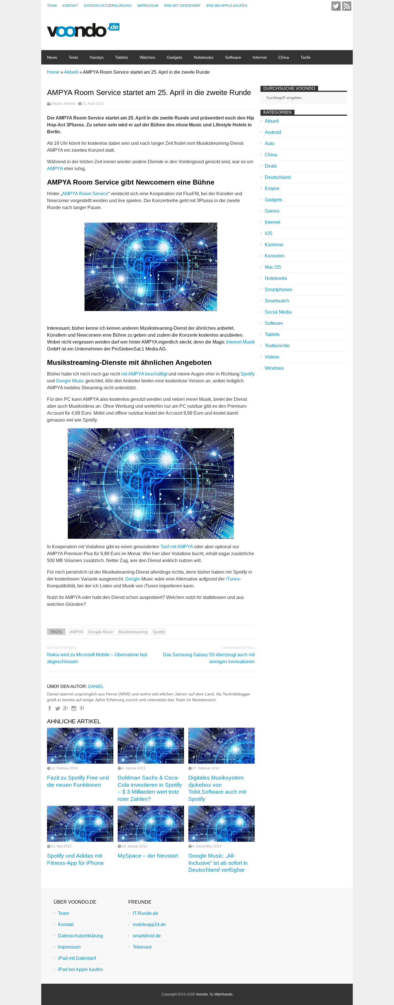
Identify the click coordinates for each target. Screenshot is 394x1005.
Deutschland (278, 177)
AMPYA (55, 168)
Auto (269, 143)
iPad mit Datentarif (182, 6)
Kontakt (70, 6)
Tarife (306, 57)
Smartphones (278, 289)
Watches (147, 57)
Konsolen (274, 255)
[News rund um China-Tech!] (83, 34)
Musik (249, 342)
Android (273, 132)
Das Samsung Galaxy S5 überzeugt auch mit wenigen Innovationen (209, 658)
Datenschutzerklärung (108, 6)
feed (346, 6)
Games (272, 210)
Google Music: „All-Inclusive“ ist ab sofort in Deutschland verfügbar (218, 863)
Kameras (274, 244)
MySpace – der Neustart (148, 856)
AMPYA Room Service (85, 193)
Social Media (278, 312)
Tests (73, 57)
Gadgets (174, 57)
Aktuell (56, 104)
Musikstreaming (133, 631)
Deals (271, 166)
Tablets (121, 57)
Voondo (202, 994)
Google (132, 579)
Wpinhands (223, 994)
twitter (336, 6)
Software (233, 57)
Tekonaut (142, 947)
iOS (269, 233)
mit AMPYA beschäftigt (144, 373)
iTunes (233, 579)
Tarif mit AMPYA (176, 546)
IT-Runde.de (145, 913)
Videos (272, 356)
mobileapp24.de (149, 924)
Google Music (70, 380)
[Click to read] (80, 746)
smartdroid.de (147, 935)
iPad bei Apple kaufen (226, 6)
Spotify (248, 373)
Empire (272, 188)
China (283, 57)
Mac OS (273, 267)
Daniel (96, 686)
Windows (274, 368)
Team (52, 6)
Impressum (147, 6)
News (52, 57)
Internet (260, 57)
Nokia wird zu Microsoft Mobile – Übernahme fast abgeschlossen (97, 658)
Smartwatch (277, 300)
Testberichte (277, 345)
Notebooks (203, 57)
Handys (97, 57)
